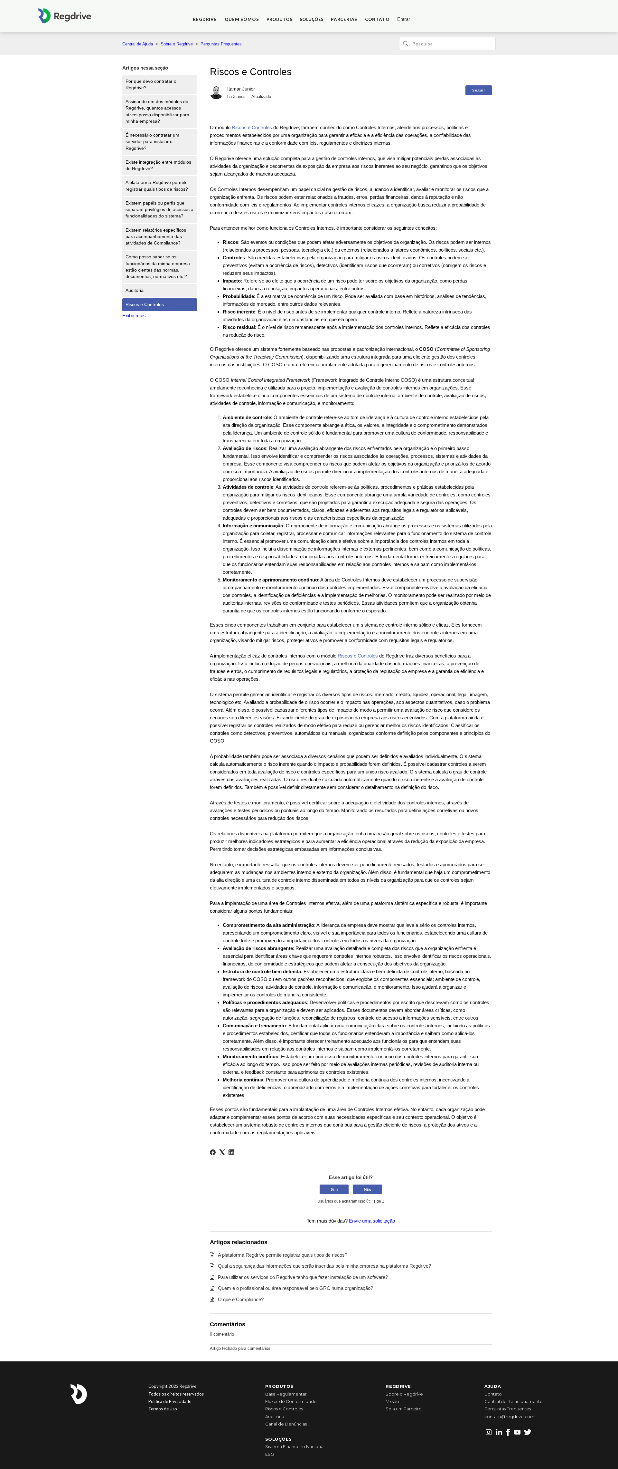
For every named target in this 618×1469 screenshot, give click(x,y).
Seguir (478, 90)
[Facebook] (213, 1152)
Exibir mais (134, 315)
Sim (334, 1189)
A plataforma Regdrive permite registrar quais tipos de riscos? (157, 185)
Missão (392, 1401)
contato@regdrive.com (509, 1416)
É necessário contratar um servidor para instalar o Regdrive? (152, 142)
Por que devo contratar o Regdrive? (151, 84)
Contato (493, 1394)
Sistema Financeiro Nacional (294, 1446)
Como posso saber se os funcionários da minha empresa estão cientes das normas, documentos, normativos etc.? (158, 266)
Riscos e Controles (145, 304)
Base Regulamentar (286, 1394)
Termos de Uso (162, 1408)
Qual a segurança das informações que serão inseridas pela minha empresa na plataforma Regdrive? (324, 1266)
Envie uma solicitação (372, 1221)
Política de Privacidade (169, 1401)
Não (368, 1189)
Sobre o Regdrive (177, 44)
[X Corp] (222, 1152)
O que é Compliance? (241, 1299)
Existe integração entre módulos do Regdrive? (158, 165)
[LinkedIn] (231, 1152)
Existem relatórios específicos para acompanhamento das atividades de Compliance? (156, 237)
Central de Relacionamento (513, 1401)
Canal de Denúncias (286, 1423)
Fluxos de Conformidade (291, 1401)
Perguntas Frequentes (221, 44)
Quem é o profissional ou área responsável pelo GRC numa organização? (295, 1288)
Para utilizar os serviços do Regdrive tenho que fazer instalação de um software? (303, 1277)
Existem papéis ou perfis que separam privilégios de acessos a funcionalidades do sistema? (159, 210)
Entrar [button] (403, 19)
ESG (269, 1454)
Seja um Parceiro (404, 1408)
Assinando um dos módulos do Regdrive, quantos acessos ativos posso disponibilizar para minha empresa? (157, 111)
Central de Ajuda (137, 44)
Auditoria (135, 290)
